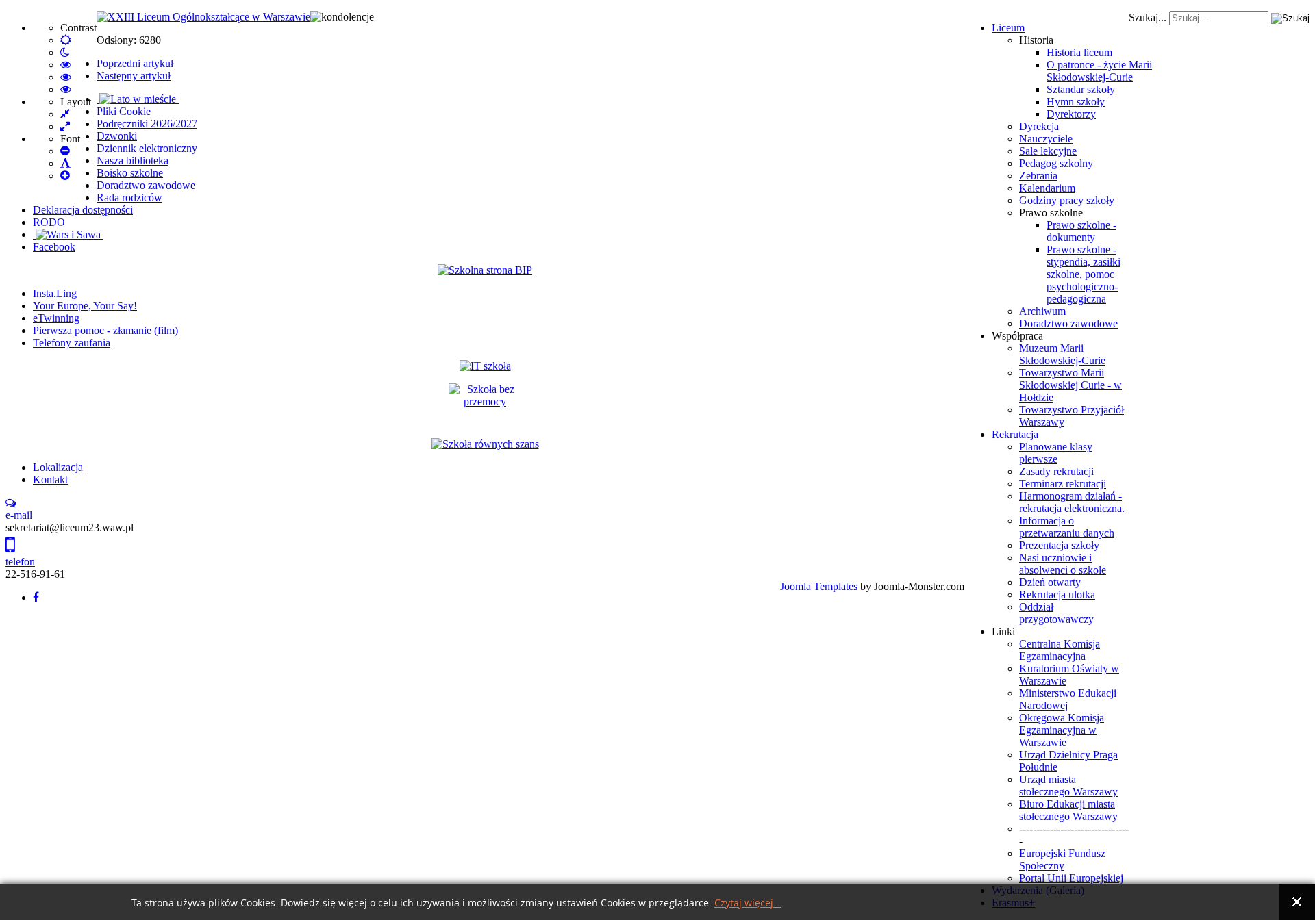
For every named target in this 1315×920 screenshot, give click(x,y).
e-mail (18, 515)
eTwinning (56, 318)
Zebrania (1038, 175)
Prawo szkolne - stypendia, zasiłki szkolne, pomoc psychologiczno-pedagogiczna (1083, 274)
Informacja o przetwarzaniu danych (1066, 527)
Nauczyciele (1046, 138)
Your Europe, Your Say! (85, 305)
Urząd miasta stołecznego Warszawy (1068, 785)
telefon (20, 561)
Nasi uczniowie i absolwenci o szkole (1062, 564)
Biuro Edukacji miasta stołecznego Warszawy (1068, 810)
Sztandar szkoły (1081, 89)
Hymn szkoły (1076, 101)
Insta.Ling (55, 293)
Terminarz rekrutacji (1062, 483)
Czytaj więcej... (747, 903)
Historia (1036, 40)
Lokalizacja (58, 467)
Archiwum (1042, 311)
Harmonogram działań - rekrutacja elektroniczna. (1072, 502)
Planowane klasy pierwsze (1055, 453)
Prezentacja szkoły (1059, 545)
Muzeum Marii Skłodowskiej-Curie (1062, 354)
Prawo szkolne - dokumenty (1081, 231)
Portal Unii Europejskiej (1071, 878)
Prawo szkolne (1051, 212)
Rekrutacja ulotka (1057, 594)
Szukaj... (1147, 17)
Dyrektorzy (1071, 114)
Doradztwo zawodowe (1068, 323)
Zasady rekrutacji (1056, 471)
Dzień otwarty (1050, 582)
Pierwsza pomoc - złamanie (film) (105, 330)
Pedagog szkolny (1056, 163)
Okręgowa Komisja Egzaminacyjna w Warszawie (1061, 730)
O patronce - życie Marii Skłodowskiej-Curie (1099, 71)
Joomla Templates (818, 586)
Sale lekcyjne (1048, 151)
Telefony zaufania (71, 342)
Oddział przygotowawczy (1056, 613)
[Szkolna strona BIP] (485, 270)
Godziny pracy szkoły (1066, 200)
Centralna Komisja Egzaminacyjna (1059, 650)
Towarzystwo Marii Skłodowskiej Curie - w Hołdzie (1070, 385)
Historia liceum (1079, 52)
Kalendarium (1047, 188)
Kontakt (50, 479)
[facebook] (36, 597)
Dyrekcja (1039, 126)
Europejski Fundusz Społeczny (1062, 859)
